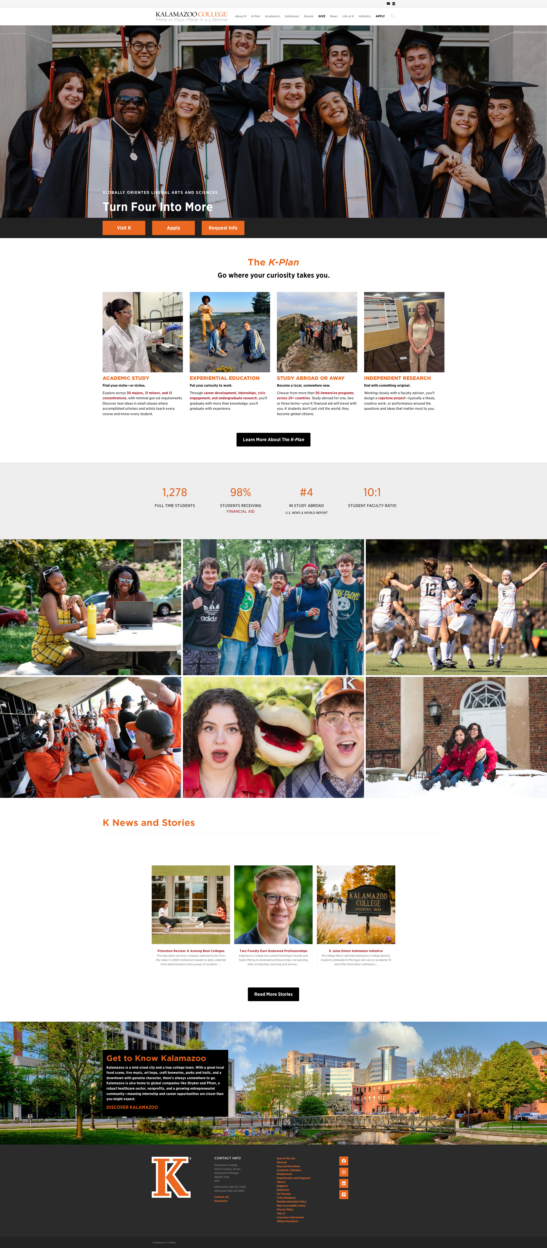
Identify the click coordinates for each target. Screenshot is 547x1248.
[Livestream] (344, 1199)
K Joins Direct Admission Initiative (356, 951)
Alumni (309, 16)
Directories (221, 1200)
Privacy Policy (285, 1209)
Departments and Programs (293, 1178)
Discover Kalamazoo (132, 1107)
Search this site (286, 1158)
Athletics (365, 16)
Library (281, 1181)
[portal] (393, 4)
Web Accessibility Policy (291, 1205)
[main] (273, 585)
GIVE (321, 16)
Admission (292, 16)
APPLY (380, 16)
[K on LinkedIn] (344, 1188)
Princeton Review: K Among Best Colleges (190, 951)
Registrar (282, 1186)
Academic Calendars (289, 1170)
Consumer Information (290, 1217)
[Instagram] (344, 1176)
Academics (272, 16)
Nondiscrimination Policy (291, 1201)
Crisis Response (286, 1197)
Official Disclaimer (287, 1221)
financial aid (241, 511)
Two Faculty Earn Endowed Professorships (273, 951)
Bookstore (283, 1189)
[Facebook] (344, 1165)
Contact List (221, 1196)
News (334, 16)
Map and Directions (288, 1166)
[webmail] (388, 4)
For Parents (284, 1193)
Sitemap (282, 1162)
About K (240, 16)
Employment (284, 1174)
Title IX (281, 1213)
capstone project (391, 398)
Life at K (348, 16)
